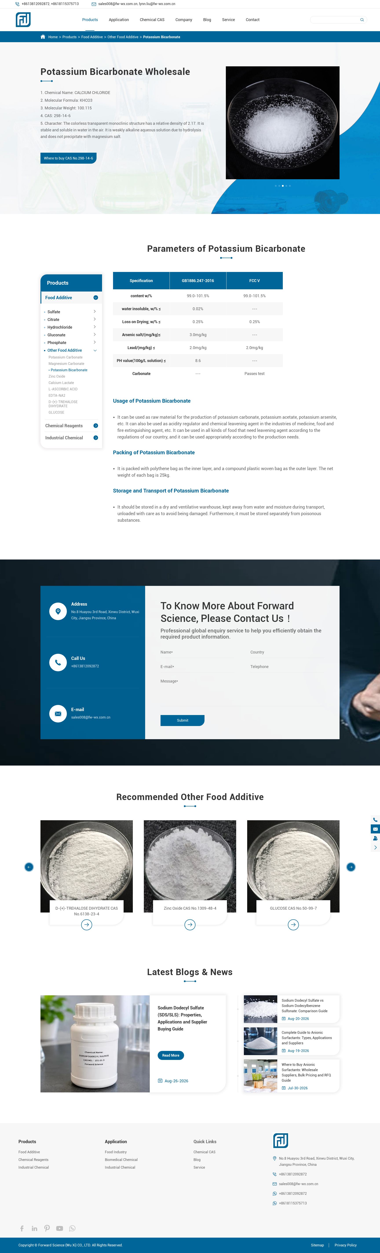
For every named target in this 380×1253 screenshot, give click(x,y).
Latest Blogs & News (190, 972)
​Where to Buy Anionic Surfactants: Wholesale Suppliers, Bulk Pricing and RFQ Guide (306, 1073)
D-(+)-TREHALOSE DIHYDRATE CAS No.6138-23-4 (86, 911)
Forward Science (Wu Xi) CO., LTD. (64, 1245)
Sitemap (317, 1245)
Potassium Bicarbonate (161, 37)
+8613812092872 (35, 4)
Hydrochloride (60, 327)
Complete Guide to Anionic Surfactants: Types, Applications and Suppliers (307, 1037)
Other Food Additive (123, 37)
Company (183, 19)
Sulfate (54, 312)
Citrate (53, 319)
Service (228, 19)
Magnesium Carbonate (66, 364)
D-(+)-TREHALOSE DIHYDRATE (63, 404)
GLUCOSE (56, 412)
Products (90, 19)
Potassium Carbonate (65, 357)
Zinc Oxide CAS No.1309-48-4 (190, 908)
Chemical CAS (152, 19)
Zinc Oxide (57, 376)
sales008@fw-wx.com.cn (117, 4)
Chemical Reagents (64, 425)
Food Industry (116, 1152)
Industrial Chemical (64, 437)
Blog (207, 19)
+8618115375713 (65, 4)
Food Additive (92, 37)
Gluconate (56, 335)
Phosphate (57, 342)
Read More (170, 1055)
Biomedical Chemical (121, 1160)
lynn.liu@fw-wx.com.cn (157, 4)
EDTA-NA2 (57, 395)
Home (53, 37)
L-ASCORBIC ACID (63, 389)
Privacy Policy (346, 1245)
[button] (276, 186)
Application (119, 19)
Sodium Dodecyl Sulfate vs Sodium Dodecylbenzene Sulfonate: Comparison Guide (304, 1005)
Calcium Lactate (61, 383)
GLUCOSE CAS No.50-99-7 (293, 908)
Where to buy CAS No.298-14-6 (68, 158)
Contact (252, 19)
